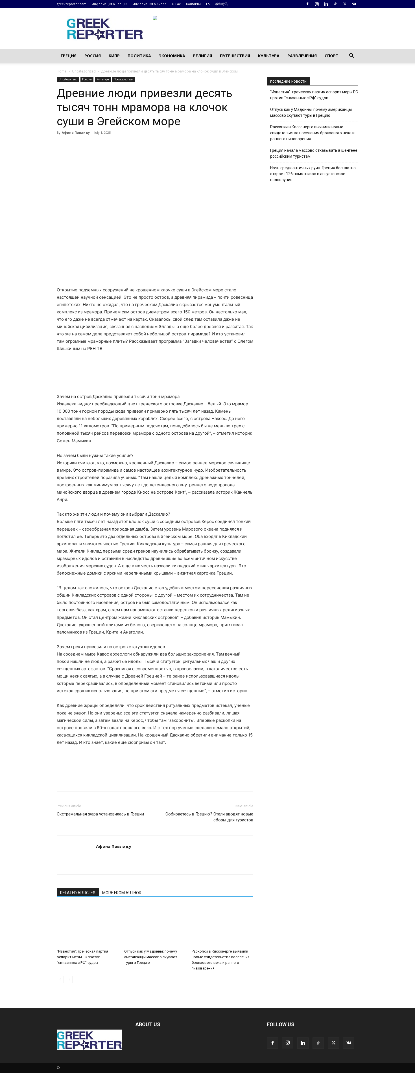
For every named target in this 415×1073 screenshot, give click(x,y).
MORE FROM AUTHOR (121, 892)
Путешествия (235, 55)
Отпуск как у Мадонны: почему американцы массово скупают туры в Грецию (150, 957)
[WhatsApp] (101, 145)
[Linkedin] (326, 4)
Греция (69, 55)
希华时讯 (221, 4)
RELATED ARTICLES (77, 892)
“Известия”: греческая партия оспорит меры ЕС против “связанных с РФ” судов (82, 957)
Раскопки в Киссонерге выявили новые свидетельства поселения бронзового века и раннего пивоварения (312, 133)
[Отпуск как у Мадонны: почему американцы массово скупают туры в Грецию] (155, 925)
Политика (139, 55)
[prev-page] (60, 979)
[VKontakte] (354, 4)
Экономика (172, 55)
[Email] (114, 145)
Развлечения (302, 55)
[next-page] (69, 979)
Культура (268, 55)
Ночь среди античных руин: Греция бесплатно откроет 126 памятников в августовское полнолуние (313, 174)
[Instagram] (317, 4)
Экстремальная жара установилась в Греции (100, 814)
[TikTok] (335, 4)
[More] (128, 145)
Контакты (193, 4)
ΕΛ (208, 4)
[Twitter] (344, 4)
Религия (202, 55)
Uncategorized (84, 71)
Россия (92, 55)
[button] (351, 56)
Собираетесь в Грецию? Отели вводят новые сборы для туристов (209, 817)
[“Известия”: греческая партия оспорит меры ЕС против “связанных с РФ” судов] (87, 925)
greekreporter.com (71, 4)
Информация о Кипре (150, 4)
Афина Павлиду (76, 132)
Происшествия (123, 79)
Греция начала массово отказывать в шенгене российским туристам (313, 153)
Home (62, 71)
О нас (176, 4)
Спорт (331, 55)
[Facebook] (307, 4)
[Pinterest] (88, 145)
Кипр (114, 55)
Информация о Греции (109, 4)
